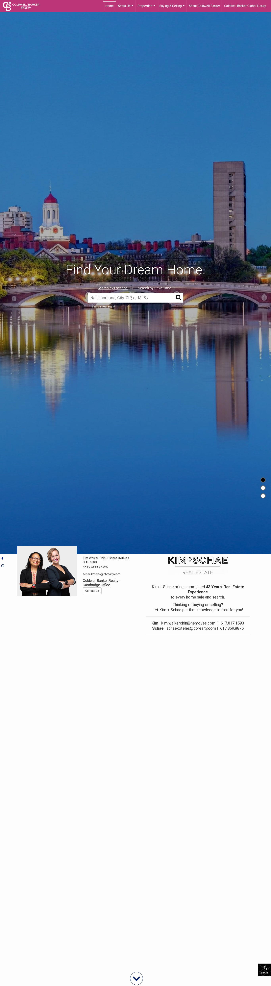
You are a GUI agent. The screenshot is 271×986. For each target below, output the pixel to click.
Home (109, 6)
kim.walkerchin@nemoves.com (188, 623)
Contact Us (92, 590)
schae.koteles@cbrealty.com (101, 574)
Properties (146, 8)
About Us (126, 8)
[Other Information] (263, 495)
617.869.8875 (232, 628)
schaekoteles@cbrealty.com (191, 628)
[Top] (263, 480)
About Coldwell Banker (204, 6)
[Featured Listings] (263, 488)
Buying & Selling (172, 8)
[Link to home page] (23, 6)
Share (265, 973)
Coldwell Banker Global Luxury (245, 6)
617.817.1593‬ (232, 623)
